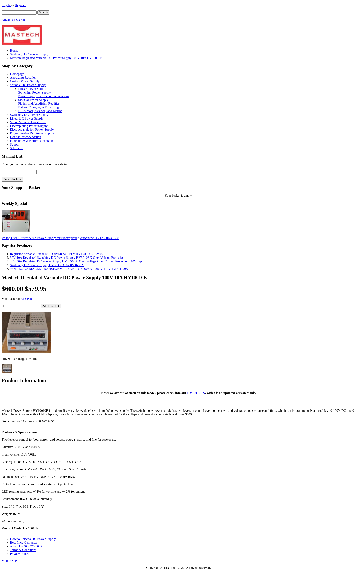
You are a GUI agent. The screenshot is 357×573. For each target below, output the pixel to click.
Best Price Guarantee (23, 542)
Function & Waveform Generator (31, 140)
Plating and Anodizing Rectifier (38, 103)
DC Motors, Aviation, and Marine (40, 111)
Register (20, 5)
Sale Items (16, 148)
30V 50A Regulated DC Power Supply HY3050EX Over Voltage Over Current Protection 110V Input (77, 261)
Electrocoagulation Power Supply (32, 129)
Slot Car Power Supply (33, 100)
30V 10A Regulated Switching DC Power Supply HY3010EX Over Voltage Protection (67, 257)
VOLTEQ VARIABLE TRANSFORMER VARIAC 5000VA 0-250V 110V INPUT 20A (69, 268)
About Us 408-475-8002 (26, 546)
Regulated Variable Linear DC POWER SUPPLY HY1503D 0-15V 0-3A (58, 254)
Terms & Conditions (23, 550)
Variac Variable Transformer (28, 122)
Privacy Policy (19, 553)
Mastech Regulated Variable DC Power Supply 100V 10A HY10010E (56, 58)
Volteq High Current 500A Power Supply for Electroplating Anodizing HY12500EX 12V (60, 238)
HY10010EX (196, 393)
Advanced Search (13, 19)
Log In (6, 5)
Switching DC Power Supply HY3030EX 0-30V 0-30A (47, 265)
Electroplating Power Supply (29, 126)
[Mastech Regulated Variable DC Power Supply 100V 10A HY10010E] (26, 352)
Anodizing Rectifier (23, 77)
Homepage (17, 74)
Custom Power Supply (24, 81)
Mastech (26, 298)
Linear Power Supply (32, 88)
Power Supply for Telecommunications (43, 96)
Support (15, 144)
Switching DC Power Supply (29, 54)
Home (14, 50)
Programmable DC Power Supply (32, 133)
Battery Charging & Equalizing (38, 107)
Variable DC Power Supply (28, 85)
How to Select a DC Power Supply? (33, 539)
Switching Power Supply (34, 92)
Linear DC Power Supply (26, 118)
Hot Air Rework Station (25, 137)
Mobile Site (9, 560)
